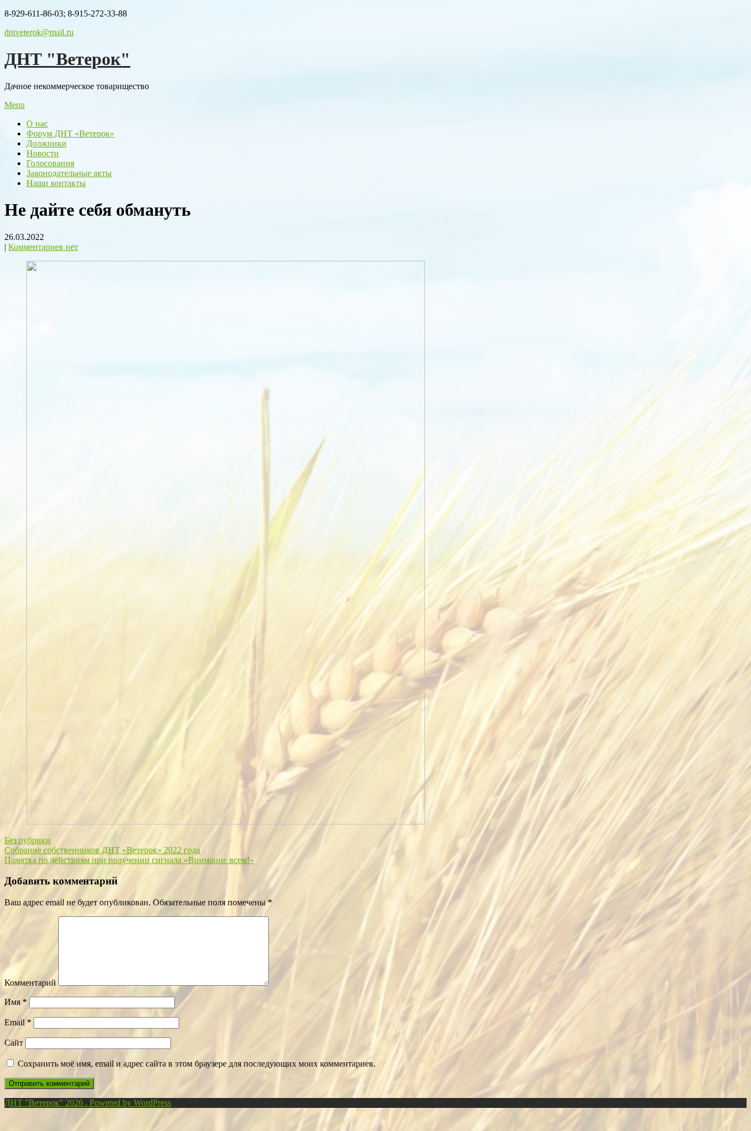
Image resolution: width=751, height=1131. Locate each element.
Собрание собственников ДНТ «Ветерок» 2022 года (102, 850)
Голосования (50, 163)
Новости (42, 153)
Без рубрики (27, 840)
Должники (46, 143)
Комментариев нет (43, 247)
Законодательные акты (69, 173)
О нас (37, 123)
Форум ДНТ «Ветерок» (70, 133)
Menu (14, 105)
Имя (15, 1002)
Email (17, 1022)
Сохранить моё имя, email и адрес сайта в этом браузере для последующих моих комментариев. (196, 1063)
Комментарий (30, 982)
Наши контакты (56, 183)
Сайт (13, 1042)
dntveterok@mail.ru (39, 32)
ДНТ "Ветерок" (67, 59)
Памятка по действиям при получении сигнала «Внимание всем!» (129, 860)
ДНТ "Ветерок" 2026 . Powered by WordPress (87, 1102)
